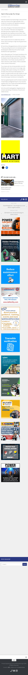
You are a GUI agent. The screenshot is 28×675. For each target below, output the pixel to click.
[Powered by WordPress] (8, 667)
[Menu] (26, 2)
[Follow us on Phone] (21, 199)
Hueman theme (21, 667)
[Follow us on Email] (23, 199)
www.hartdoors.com (6, 94)
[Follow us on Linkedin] (26, 199)
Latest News (4, 9)
